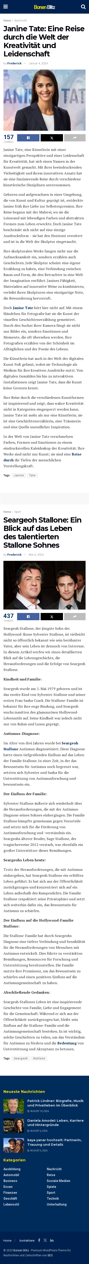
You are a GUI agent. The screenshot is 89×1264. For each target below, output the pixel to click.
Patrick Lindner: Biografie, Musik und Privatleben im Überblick (55, 1103)
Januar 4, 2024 (38, 63)
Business (10, 1181)
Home (7, 20)
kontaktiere (27, 1240)
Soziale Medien (58, 1181)
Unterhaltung (57, 1204)
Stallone (39, 1058)
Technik (53, 1198)
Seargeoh (21, 1058)
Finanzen (10, 1192)
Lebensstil (11, 1204)
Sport (18, 511)
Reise (51, 1175)
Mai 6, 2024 (36, 554)
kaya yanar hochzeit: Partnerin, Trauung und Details (54, 1142)
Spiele (51, 1187)
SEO (49, 1255)
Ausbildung (12, 1169)
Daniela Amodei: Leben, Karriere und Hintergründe (55, 1123)
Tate (32, 475)
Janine (19, 475)
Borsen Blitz (21, 1250)
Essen (8, 1187)
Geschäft (10, 1198)
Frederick (14, 63)
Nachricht (21, 20)
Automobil (11, 1175)
